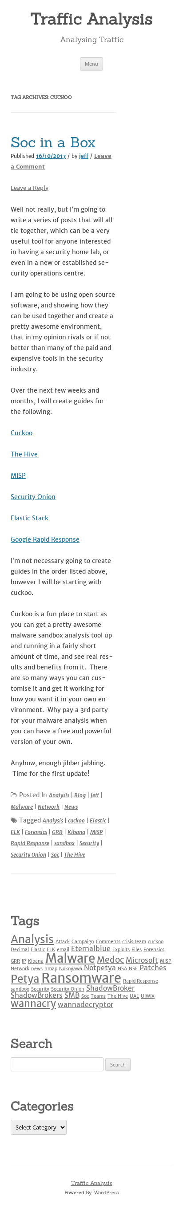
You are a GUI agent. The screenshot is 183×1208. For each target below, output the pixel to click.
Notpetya (100, 967)
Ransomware (81, 978)
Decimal (20, 949)
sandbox (64, 843)
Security (89, 843)
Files (136, 949)
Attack (63, 941)
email (63, 949)
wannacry (33, 1003)
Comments (108, 941)
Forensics (36, 832)
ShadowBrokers (37, 995)
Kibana (76, 832)
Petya (25, 979)
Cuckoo (21, 433)
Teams (98, 996)
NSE (133, 969)
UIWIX (148, 996)
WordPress (106, 1192)
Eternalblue (91, 948)
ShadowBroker (110, 988)
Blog (80, 795)
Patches (153, 967)
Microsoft (142, 960)
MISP (18, 476)
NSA (122, 969)
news (37, 969)
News (71, 806)
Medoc (110, 959)
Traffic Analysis (91, 19)
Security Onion (33, 497)
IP (24, 961)
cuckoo (76, 820)
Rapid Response (30, 843)
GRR (57, 832)
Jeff (95, 795)
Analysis (59, 795)
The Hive (24, 454)
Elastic (98, 820)
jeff (83, 156)
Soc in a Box (53, 142)
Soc (55, 854)
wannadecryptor (85, 1004)
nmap (50, 969)
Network (49, 806)
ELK (15, 832)
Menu (91, 63)
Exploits (121, 949)
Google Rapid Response (45, 539)
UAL (134, 996)
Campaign (83, 941)
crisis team (134, 941)
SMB (72, 995)
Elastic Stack (29, 518)
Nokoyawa (70, 969)
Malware (22, 806)
